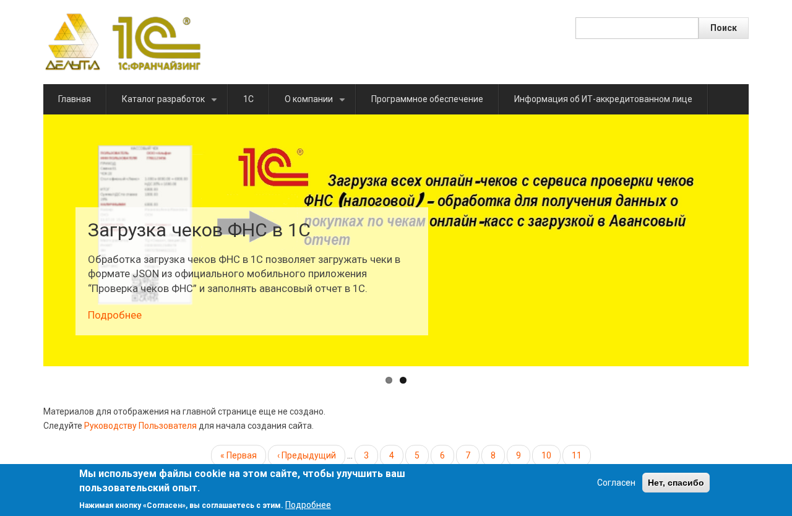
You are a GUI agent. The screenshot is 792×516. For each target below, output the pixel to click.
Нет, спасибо (676, 483)
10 (551, 455)
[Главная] (122, 41)
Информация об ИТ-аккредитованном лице (603, 99)
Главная (74, 99)
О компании (317, 104)
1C (248, 99)
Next (767, 240)
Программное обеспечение (427, 99)
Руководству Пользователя (140, 426)
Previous (24, 240)
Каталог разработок (172, 104)
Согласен (616, 483)
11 (581, 458)
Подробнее (113, 315)
